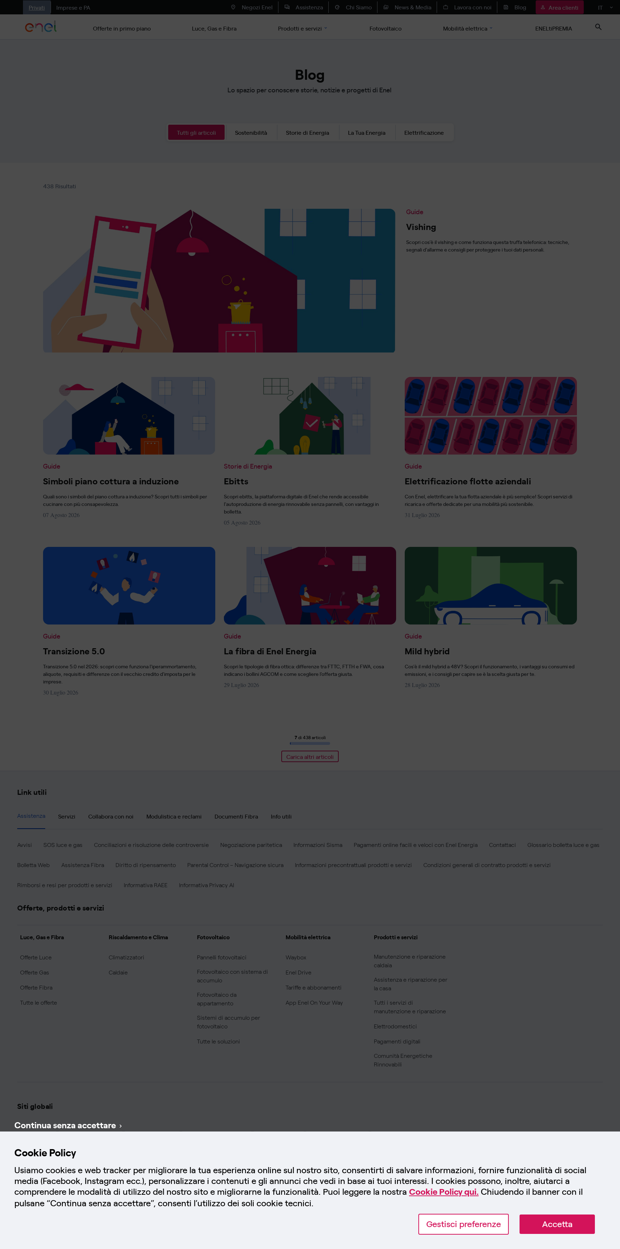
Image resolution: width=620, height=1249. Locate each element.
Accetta (557, 1224)
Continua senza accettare (65, 1124)
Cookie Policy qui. (444, 1191)
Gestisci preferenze (463, 1224)
